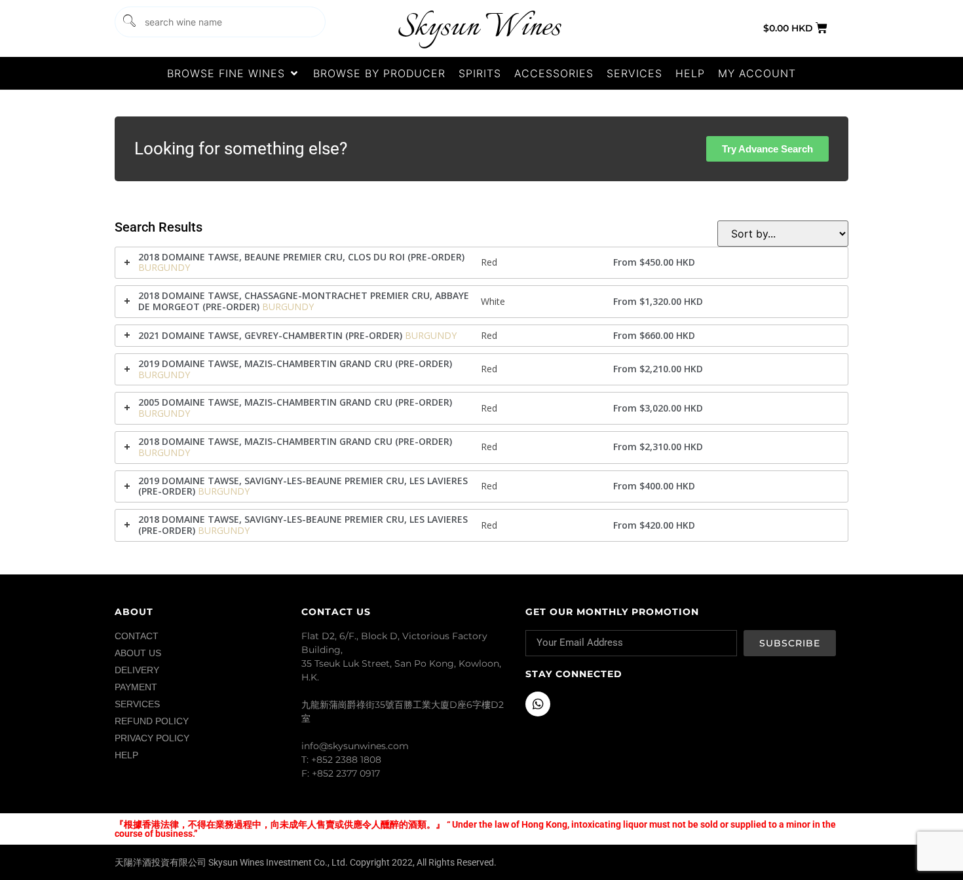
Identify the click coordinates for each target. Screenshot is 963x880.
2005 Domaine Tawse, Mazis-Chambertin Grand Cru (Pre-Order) (295, 402)
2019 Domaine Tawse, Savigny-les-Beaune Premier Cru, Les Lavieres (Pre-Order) (303, 486)
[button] (233, 73)
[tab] (481, 263)
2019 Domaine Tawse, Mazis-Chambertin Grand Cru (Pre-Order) (295, 363)
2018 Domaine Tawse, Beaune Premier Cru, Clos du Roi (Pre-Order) (301, 257)
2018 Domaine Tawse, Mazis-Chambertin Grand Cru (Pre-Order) (295, 441)
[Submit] (128, 21)
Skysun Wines (479, 27)
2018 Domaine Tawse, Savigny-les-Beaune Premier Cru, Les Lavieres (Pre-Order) (303, 525)
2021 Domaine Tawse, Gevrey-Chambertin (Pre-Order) (270, 335)
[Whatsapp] (537, 704)
